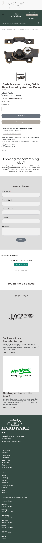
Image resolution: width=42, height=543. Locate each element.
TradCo (3, 89)
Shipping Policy (6, 465)
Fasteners (4, 482)
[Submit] (39, 23)
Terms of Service (6, 467)
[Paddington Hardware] (16, 15)
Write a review (21, 265)
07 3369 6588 (33, 15)
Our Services (5, 450)
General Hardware (7, 485)
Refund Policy (5, 462)
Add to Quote (21, 122)
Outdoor (4, 487)
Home (3, 29)
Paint (3, 490)
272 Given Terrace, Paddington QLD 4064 (14, 497)
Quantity (5, 104)
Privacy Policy (5, 460)
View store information (12, 134)
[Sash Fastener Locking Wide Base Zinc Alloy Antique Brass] (21, 50)
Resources (4, 452)
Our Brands (5, 457)
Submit (21, 240)
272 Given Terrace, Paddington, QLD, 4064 (17, 2)
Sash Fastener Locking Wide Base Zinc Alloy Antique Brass (22, 29)
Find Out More (8, 353)
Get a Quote (9, 8)
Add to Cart (21, 116)
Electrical (4, 480)
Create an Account (19, 8)
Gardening (4, 478)
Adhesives (4, 473)
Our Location (5, 455)
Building (4, 475)
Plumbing (4, 492)
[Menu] (4, 15)
